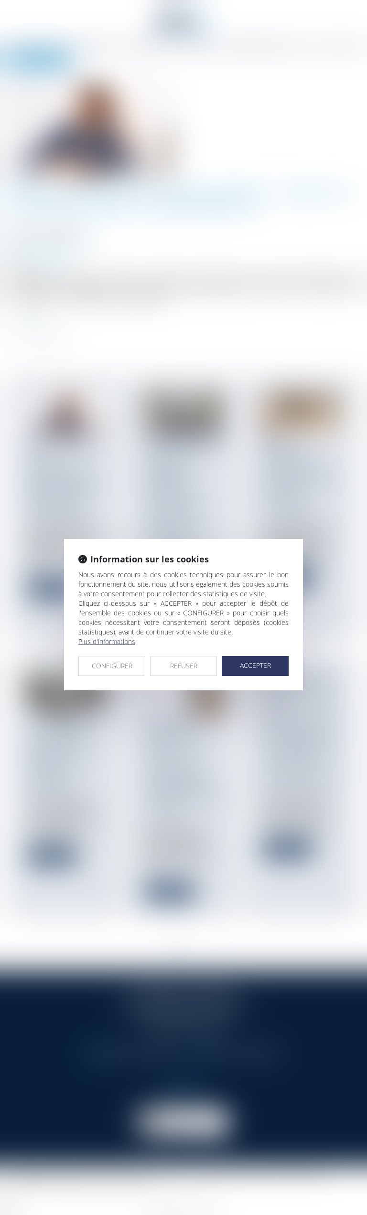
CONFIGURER (112, 665)
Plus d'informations (106, 641)
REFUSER (183, 665)
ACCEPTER (255, 665)
